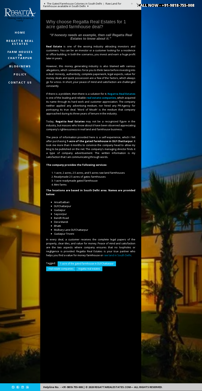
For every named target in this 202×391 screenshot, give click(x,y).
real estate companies (61, 268)
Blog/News (20, 66)
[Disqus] (90, 328)
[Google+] (27, 387)
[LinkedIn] (23, 387)
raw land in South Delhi (117, 255)
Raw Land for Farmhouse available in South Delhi (82, 5)
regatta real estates (89, 268)
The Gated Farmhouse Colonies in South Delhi (74, 3)
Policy (20, 74)
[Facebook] (18, 387)
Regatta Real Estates (20, 42)
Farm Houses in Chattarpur (20, 55)
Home (20, 32)
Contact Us (20, 82)
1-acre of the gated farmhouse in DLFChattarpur (87, 263)
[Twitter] (13, 387)
